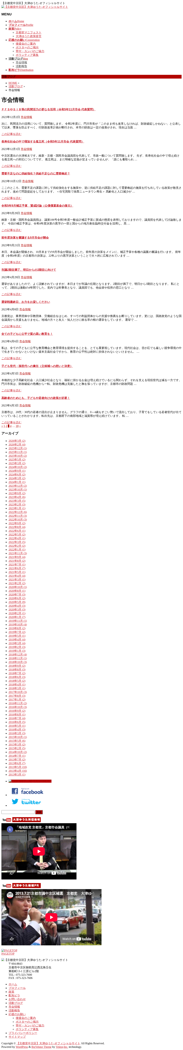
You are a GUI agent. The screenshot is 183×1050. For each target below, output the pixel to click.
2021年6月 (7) (17, 568)
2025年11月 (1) (18, 452)
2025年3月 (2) (17, 463)
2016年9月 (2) (17, 710)
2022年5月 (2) (17, 534)
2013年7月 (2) (17, 759)
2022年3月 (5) (17, 542)
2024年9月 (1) (17, 470)
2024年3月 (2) (17, 478)
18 (17, 426)
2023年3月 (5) (17, 500)
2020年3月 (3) (17, 609)
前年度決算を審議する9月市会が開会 (25, 237)
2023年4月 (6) (17, 497)
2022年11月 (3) (18, 515)
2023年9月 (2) (17, 493)
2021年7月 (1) (17, 564)
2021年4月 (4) (17, 575)
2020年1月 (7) (17, 617)
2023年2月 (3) (17, 504)
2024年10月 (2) (18, 467)
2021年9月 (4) (17, 557)
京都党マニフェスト (28, 32)
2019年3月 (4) (17, 643)
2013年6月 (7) (17, 763)
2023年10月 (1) (18, 489)
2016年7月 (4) (17, 718)
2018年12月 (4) (18, 654)
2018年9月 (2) (17, 665)
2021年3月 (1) (17, 579)
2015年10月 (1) (18, 737)
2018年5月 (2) (17, 680)
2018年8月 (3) (17, 669)
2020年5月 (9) (17, 602)
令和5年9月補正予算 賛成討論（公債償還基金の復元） (37, 205)
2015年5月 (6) (17, 740)
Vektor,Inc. (62, 1046)
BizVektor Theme (41, 1046)
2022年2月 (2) (17, 545)
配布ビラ (14, 995)
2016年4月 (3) (17, 729)
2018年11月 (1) (18, 658)
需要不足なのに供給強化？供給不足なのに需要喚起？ (35, 173)
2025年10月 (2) (18, 455)
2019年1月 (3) (17, 650)
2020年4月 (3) (17, 605)
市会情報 (21, 62)
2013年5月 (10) (18, 767)
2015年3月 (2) (17, 744)
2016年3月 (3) (17, 733)
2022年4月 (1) (17, 538)
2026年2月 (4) (17, 444)
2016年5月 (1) (17, 725)
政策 (11, 991)
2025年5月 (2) (17, 459)
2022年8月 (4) (17, 527)
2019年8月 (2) (17, 628)
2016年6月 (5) (17, 722)
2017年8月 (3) (17, 695)
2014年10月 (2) (18, 752)
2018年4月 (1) (17, 684)
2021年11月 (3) (18, 553)
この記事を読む (11, 134)
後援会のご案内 (26, 43)
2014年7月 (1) (17, 755)
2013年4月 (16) (18, 770)
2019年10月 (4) (18, 624)
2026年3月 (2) (17, 440)
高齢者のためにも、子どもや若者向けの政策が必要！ (35, 397)
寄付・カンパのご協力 (30, 51)
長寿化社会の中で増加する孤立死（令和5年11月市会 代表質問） (42, 141)
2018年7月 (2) (17, 673)
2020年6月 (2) (17, 598)
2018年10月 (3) (18, 662)
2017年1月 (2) (17, 699)
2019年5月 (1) (17, 635)
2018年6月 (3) (17, 677)
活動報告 (21, 66)
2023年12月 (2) (18, 485)
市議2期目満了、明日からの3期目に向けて (28, 269)
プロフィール (17, 987)
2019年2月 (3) (17, 647)
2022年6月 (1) (17, 530)
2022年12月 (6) (18, 512)
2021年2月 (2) (17, 583)
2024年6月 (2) (17, 474)
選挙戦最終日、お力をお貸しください (25, 301)
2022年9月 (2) (17, 523)
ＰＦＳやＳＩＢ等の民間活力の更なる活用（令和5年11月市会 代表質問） (48, 109)
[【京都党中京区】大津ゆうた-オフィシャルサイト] (34, 6)
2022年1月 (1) (17, 549)
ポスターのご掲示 (27, 47)
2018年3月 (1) (17, 688)
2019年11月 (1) (18, 620)
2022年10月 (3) (18, 519)
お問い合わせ (17, 999)
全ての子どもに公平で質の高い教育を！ (27, 333)
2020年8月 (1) (17, 590)
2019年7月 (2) (17, 632)
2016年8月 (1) (17, 714)
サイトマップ (17, 1036)
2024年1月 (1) (17, 482)
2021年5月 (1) (17, 572)
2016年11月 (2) (18, 703)
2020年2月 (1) (17, 613)
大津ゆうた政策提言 (28, 36)
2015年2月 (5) (17, 748)
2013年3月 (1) (17, 774)
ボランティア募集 (27, 54)
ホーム (13, 984)
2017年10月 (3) (18, 692)
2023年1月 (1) (17, 508)
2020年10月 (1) (18, 587)
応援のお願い (17, 1014)
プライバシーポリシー (23, 1032)
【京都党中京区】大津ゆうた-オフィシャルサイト (48, 1043)
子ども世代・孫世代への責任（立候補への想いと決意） (37, 366)
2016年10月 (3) (18, 707)
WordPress (22, 1046)
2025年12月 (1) (18, 448)
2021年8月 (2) (17, 560)
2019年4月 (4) (17, 639)
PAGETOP (7, 953)
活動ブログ (16, 1002)
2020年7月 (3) (17, 594)
